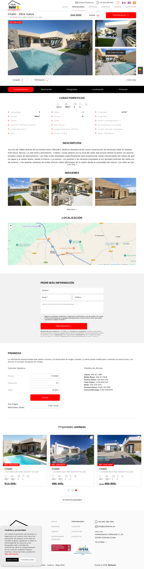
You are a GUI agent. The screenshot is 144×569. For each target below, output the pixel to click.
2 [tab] (72, 490)
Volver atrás (131, 80)
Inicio (65, 7)
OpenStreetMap (115, 264)
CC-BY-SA (132, 264)
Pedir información (62, 326)
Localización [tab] (98, 89)
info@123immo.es (86, 2)
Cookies (50, 565)
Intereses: (12, 383)
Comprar (105, 7)
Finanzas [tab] (123, 89)
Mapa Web (60, 565)
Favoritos (76, 536)
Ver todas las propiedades (72, 500)
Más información (11, 554)
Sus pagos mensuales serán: (16, 406)
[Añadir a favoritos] (44, 437)
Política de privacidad (51, 318)
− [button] (11, 228)
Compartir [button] (16, 80)
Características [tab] (21, 89)
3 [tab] (76, 490)
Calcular (45, 397)
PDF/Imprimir (39, 80)
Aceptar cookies (12, 560)
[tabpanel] (72, 461)
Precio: (11, 376)
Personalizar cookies (27, 560)
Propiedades (78, 7)
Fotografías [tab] (72, 89)
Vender (117, 7)
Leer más (71, 164)
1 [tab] (68, 490)
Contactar (131, 7)
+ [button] (11, 225)
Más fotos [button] (71, 209)
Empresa (93, 7)
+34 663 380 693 (106, 2)
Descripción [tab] (46, 89)
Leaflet (100, 264)
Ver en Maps (100, 542)
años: (10, 390)
